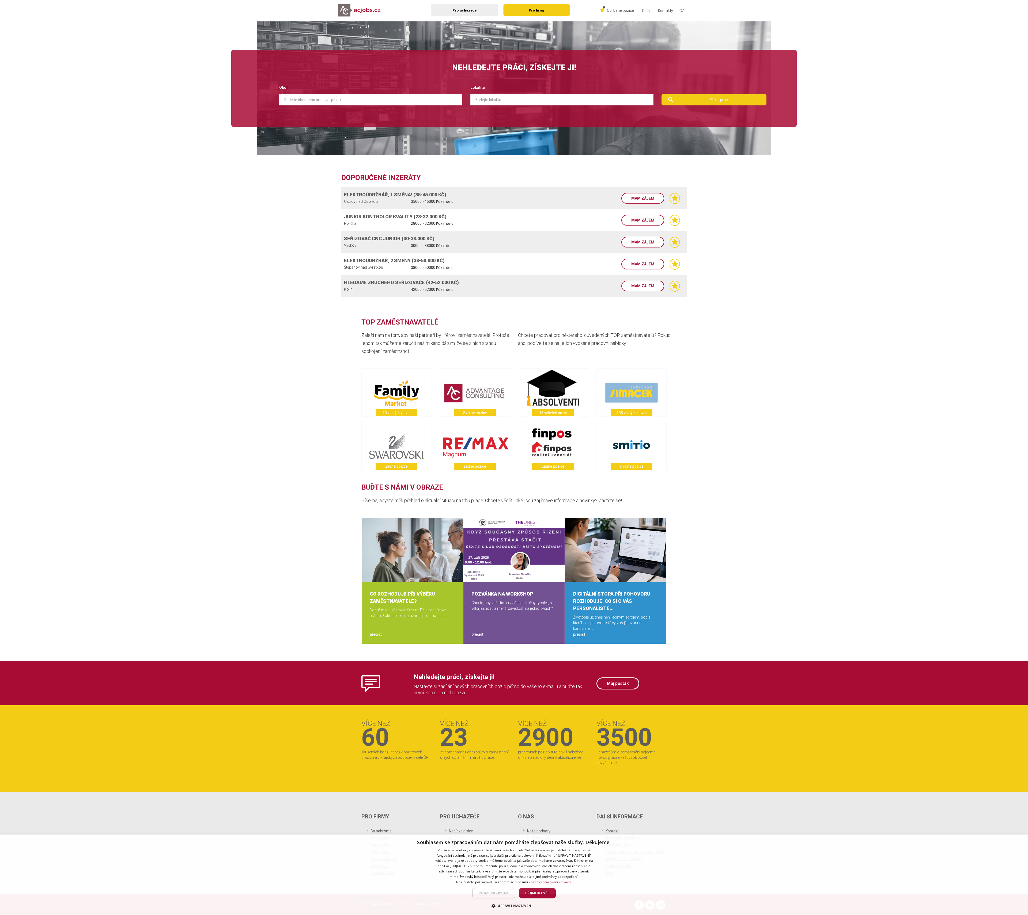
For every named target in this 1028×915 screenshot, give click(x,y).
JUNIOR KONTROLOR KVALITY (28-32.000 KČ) (395, 216)
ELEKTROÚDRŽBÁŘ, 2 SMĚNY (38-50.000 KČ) (394, 260)
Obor (283, 87)
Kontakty (665, 11)
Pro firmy (537, 10)
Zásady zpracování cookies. (550, 882)
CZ (681, 11)
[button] (514, 905)
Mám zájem (642, 198)
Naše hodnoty (538, 831)
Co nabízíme (381, 831)
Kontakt (612, 831)
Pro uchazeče (464, 10)
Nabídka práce (461, 831)
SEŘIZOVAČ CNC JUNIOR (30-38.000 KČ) (389, 238)
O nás (647, 11)
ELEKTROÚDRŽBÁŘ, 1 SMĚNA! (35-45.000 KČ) (395, 194)
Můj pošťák (618, 683)
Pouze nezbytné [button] (494, 893)
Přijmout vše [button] (537, 893)
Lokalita (477, 87)
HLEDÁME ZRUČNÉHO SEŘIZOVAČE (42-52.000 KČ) (401, 282)
